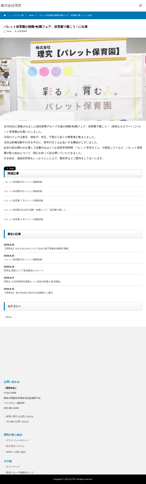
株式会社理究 (70, 479)
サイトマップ (13, 466)
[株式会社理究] (11, 5)
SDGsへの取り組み (16, 452)
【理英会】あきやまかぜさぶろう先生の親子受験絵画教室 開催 (36, 248)
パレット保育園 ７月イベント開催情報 (23, 200)
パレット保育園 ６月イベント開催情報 (23, 219)
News (9, 31)
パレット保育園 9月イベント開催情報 (23, 182)
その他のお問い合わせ (17, 421)
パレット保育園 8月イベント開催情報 (23, 191)
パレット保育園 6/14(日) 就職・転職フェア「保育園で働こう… (36, 210)
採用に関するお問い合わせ (19, 416)
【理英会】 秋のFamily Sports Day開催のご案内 (28, 292)
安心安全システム (15, 446)
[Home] (5, 15)
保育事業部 (22, 31)
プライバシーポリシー (17, 440)
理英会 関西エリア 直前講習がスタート (24, 270)
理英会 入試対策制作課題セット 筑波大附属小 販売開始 (32, 281)
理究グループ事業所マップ (19, 472)
